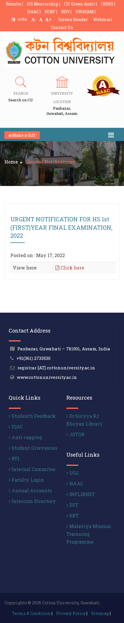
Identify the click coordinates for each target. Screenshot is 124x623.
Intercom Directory (33, 501)
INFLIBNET (81, 494)
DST (73, 505)
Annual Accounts (31, 490)
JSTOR (76, 434)
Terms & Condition (31, 613)
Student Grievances (33, 448)
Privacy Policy (71, 613)
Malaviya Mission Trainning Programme (88, 534)
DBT (73, 515)
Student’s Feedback (33, 416)
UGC (73, 473)
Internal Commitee (32, 469)
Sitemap (100, 613)
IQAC (16, 426)
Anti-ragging (26, 437)
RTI (14, 458)
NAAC (75, 483)
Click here (71, 268)
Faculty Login (27, 480)
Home (11, 162)
